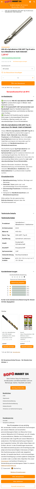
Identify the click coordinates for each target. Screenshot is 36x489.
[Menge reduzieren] (3, 78)
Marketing (17, 468)
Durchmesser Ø (5, 65)
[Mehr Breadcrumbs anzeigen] (2, 11)
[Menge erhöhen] (33, 78)
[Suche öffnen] (34, 1)
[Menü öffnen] (1, 1)
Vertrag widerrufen (18, 388)
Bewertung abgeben (18, 282)
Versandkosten (16, 87)
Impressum (5, 461)
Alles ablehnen (18, 481)
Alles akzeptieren (18, 477)
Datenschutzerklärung (8, 465)
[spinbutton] (18, 78)
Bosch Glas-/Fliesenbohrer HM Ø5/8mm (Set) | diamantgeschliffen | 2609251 (27, 336)
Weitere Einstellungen (18, 472)
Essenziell (6, 468)
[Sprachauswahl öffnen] (30, 1)
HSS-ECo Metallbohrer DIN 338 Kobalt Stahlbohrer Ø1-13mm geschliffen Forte (8, 335)
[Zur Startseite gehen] (13, 1)
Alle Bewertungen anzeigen (20, 61)
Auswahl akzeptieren (18, 486)
